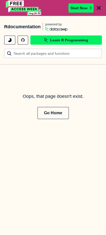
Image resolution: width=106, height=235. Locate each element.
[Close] (99, 8)
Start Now (78, 8)
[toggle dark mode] (9, 40)
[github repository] (22, 40)
